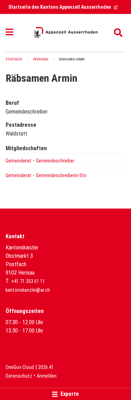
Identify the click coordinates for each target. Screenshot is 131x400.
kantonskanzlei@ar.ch (28, 290)
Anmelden (47, 376)
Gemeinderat (18, 161)
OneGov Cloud (20, 367)
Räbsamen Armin (72, 59)
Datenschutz (19, 376)
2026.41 (46, 367)
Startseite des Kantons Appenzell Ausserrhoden (63, 7)
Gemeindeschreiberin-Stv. (61, 176)
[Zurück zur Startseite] (65, 32)
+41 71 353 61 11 (28, 281)
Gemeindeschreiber (55, 161)
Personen (40, 59)
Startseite (14, 59)
